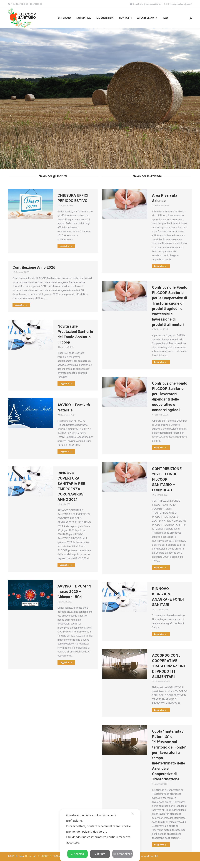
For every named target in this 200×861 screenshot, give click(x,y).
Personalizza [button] (123, 854)
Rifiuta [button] (101, 854)
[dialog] (100, 835)
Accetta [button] (79, 854)
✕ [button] (132, 814)
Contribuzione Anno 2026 (33, 267)
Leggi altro (65, 246)
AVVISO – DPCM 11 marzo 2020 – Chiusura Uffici (74, 591)
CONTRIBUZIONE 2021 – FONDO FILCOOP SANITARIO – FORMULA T (167, 479)
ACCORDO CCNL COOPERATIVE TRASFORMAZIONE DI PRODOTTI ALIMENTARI (169, 666)
